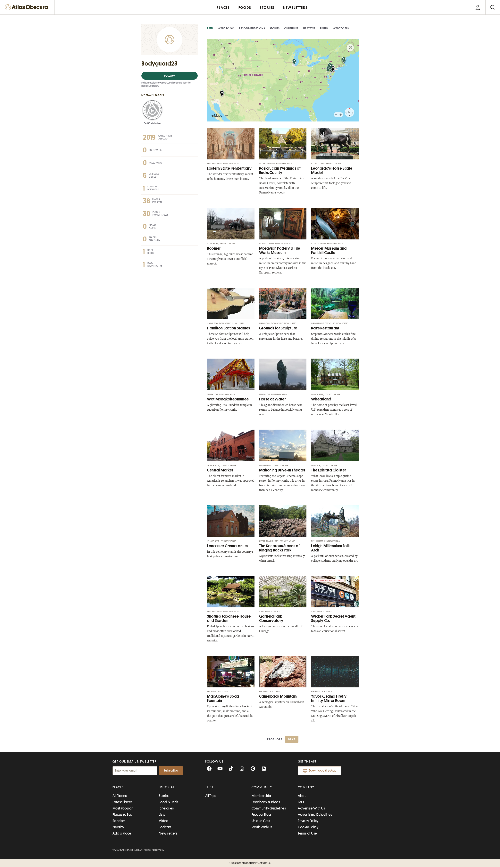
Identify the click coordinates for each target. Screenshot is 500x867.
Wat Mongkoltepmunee (228, 399)
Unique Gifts (261, 820)
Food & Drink (168, 802)
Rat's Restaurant (325, 328)
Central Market (220, 470)
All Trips (210, 795)
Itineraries (166, 808)
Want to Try (341, 28)
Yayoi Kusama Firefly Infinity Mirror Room (329, 698)
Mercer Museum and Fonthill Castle (329, 250)
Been (210, 28)
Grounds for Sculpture (278, 328)
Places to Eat (122, 814)
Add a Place (121, 833)
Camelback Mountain (278, 696)
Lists (162, 814)
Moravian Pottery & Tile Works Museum (279, 250)
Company (306, 787)
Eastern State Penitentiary (229, 168)
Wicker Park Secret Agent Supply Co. (333, 618)
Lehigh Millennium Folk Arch (330, 548)
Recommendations (252, 28)
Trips (209, 787)
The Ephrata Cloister (328, 470)
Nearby (118, 827)
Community (262, 787)
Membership (261, 795)
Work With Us (262, 827)
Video (163, 820)
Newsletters (168, 833)
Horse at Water (272, 399)
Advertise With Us (311, 808)
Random (119, 820)
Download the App (323, 770)
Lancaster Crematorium (227, 546)
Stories (274, 28)
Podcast (165, 827)
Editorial (166, 787)
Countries (291, 28)
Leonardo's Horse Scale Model (331, 170)
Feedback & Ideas (266, 802)
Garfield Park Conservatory (271, 618)
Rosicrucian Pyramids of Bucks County (280, 170)
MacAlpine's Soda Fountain (223, 698)
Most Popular (122, 808)
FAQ (301, 802)
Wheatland (321, 399)
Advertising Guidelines (315, 814)
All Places (119, 795)
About (302, 795)
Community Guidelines (269, 808)
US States (309, 28)
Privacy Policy (308, 820)
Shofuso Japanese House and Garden (229, 618)
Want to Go (226, 28)
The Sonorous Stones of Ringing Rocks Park (279, 548)
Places (118, 787)
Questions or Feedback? (250, 863)
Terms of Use (307, 833)
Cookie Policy (308, 827)
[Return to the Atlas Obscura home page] (27, 7)
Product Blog (261, 814)
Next (291, 739)
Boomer (214, 248)
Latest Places (122, 802)
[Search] (492, 7)
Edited (324, 28)
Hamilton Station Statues (228, 328)
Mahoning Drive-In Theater (282, 470)
